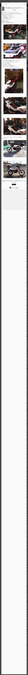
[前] (5, 4)
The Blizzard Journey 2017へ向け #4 (14, 9)
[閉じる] (25, 4)
